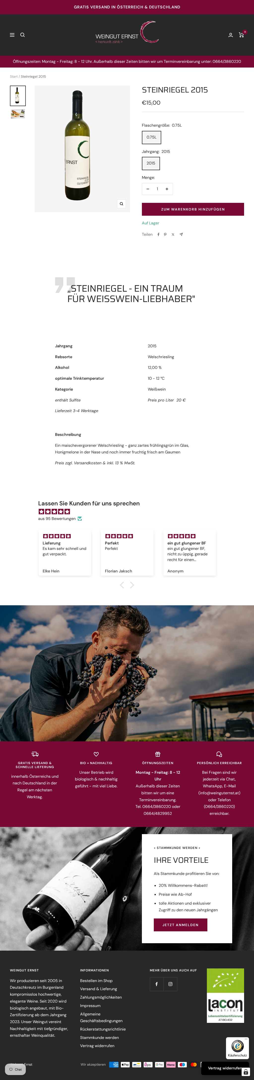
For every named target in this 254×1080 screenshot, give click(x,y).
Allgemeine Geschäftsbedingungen (101, 1017)
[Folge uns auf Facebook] (156, 984)
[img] (129, 511)
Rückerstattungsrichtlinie (103, 1029)
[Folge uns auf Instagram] (170, 984)
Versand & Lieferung (98, 988)
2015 (151, 163)
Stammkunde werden (99, 1037)
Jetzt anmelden (180, 925)
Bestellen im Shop (96, 980)
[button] (123, 585)
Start (14, 76)
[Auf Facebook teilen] (158, 234)
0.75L (152, 137)
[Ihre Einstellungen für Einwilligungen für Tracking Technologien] (246, 1072)
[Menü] (246, 1040)
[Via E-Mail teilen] (181, 234)
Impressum (90, 1005)
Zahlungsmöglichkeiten (101, 997)
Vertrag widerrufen (97, 1045)
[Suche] (22, 35)
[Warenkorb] (241, 34)
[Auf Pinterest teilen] (165, 234)
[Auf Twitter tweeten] (173, 234)
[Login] (230, 35)
